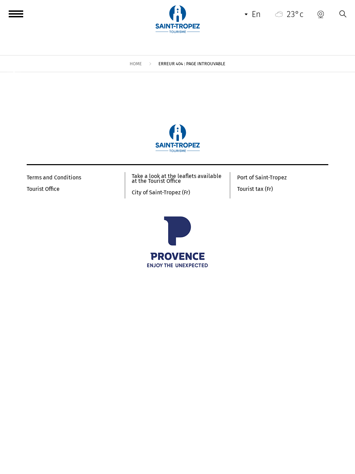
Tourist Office (43, 189)
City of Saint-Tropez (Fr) (161, 192)
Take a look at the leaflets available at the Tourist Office (177, 179)
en (256, 14)
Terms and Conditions (54, 177)
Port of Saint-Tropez (262, 177)
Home (136, 63)
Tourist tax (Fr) (255, 189)
